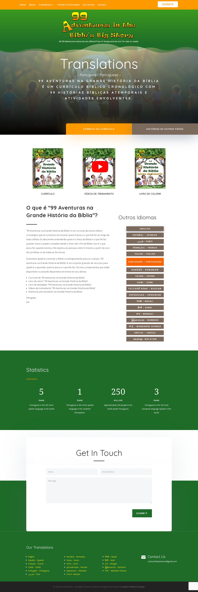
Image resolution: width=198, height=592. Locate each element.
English (31, 556)
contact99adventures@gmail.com (162, 561)
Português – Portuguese (38, 570)
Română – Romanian (76, 556)
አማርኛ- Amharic (73, 574)
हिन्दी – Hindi (110, 560)
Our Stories (89, 5)
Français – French (36, 563)
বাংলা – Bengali (111, 563)
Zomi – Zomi (72, 563)
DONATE (167, 4)
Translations (45, 5)
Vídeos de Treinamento (99, 193)
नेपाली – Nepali (111, 556)
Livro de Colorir (150, 193)
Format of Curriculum (68, 5)
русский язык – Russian (77, 567)
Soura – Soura (73, 560)
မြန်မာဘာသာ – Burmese (115, 567)
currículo (48, 193)
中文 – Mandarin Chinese (115, 570)
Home (23, 5)
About (32, 5)
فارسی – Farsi (34, 574)
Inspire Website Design (133, 586)
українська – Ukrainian (76, 570)
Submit (142, 513)
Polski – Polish (34, 567)
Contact (102, 5)
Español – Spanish (36, 560)
